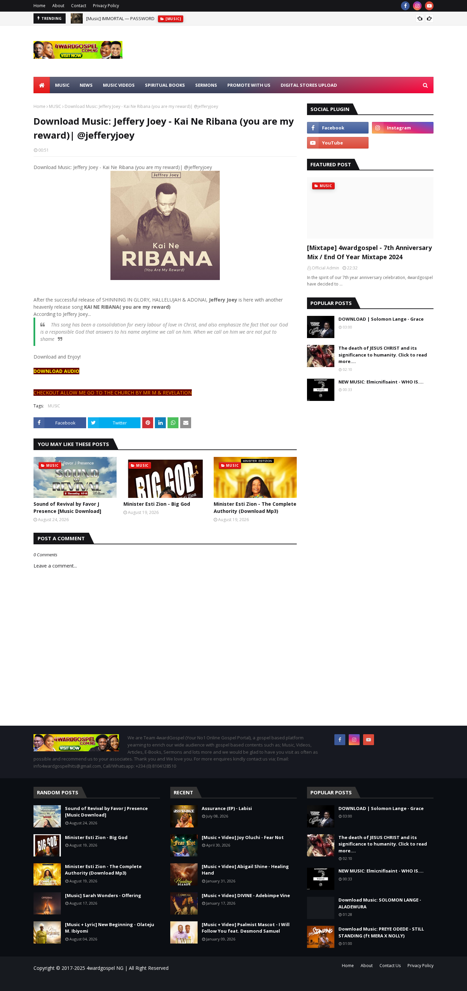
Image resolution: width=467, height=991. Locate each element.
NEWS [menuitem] (86, 85)
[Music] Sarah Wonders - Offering (103, 895)
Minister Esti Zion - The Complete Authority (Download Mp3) (255, 507)
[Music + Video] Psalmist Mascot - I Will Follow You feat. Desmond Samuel (246, 927)
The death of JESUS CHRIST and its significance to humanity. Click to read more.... (382, 354)
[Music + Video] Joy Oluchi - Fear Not (243, 837)
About (58, 6)
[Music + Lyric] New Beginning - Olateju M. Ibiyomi (109, 927)
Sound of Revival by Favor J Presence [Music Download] (67, 507)
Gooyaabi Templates (131, 982)
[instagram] (417, 5)
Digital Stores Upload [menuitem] (309, 85)
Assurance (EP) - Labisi (227, 808)
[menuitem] (42, 85)
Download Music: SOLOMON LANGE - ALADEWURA (379, 903)
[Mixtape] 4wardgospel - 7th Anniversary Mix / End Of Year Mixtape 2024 (369, 252)
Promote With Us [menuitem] (248, 85)
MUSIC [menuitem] (62, 85)
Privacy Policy (106, 6)
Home (39, 6)
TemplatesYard (91, 982)
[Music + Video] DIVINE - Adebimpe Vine (246, 895)
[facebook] (405, 5)
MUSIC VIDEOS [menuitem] (119, 85)
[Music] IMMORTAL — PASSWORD (120, 18)
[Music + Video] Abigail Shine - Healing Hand (245, 869)
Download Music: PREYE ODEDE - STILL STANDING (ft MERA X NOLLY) (381, 932)
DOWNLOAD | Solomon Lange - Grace (381, 319)
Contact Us (390, 965)
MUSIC (55, 106)
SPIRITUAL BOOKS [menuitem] (165, 85)
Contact (78, 6)
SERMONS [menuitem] (206, 85)
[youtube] (429, 5)
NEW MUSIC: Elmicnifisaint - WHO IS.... (381, 382)
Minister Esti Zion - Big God (156, 504)
